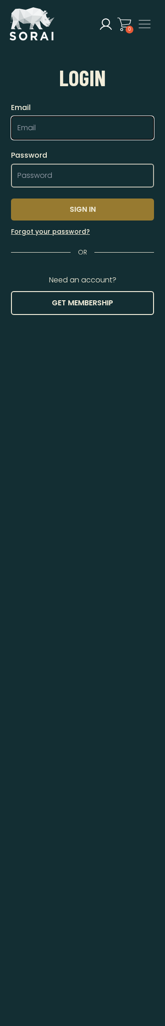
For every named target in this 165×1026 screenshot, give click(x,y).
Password (29, 155)
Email (21, 107)
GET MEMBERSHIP (82, 303)
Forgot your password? (50, 231)
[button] (106, 24)
